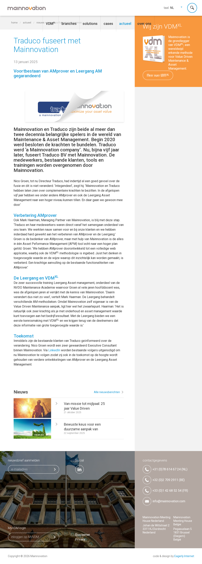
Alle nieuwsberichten (107, 392)
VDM (49, 23)
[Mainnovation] (26, 8)
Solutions (90, 23)
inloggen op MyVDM (25, 537)
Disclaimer (82, 535)
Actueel (125, 23)
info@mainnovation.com (168, 501)
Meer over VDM (158, 75)
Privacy (80, 539)
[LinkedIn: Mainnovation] (79, 469)
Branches (69, 23)
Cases (108, 23)
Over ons (144, 23)
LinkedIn (54, 350)
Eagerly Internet (184, 556)
